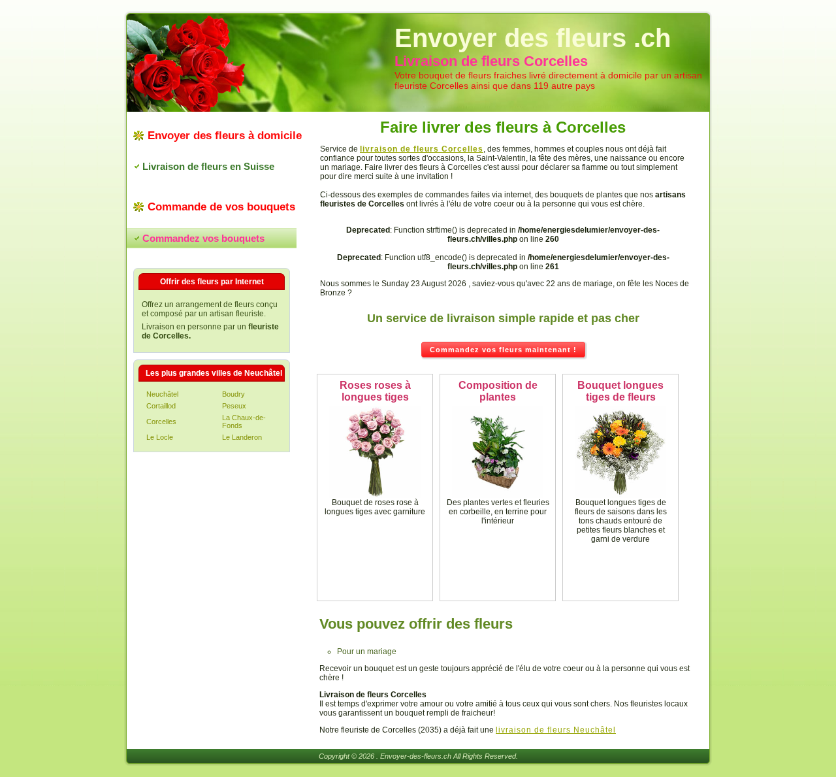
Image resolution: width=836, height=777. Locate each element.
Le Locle (159, 437)
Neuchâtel (162, 394)
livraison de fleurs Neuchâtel (556, 730)
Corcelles (161, 421)
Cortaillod (161, 406)
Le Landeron (242, 437)
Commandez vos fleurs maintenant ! (503, 350)
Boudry (233, 394)
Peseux (234, 406)
